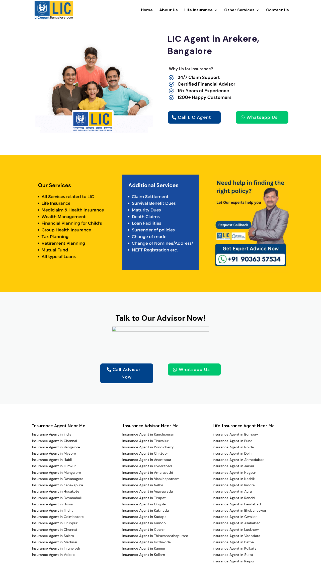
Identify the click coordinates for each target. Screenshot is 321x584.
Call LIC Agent (194, 117)
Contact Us (277, 10)
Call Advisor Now (127, 373)
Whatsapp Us (262, 117)
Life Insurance (198, 10)
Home (147, 10)
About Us (168, 10)
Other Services (239, 10)
